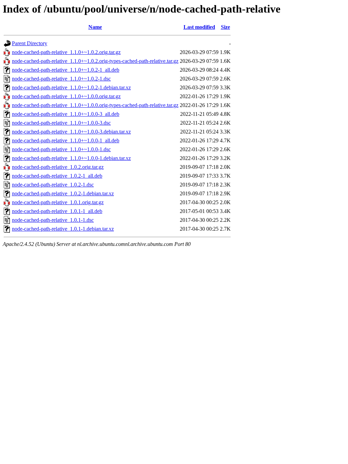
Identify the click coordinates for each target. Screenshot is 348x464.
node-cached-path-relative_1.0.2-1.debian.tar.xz (63, 193)
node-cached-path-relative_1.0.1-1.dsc (53, 220)
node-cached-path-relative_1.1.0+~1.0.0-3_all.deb (65, 114)
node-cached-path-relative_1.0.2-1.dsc (53, 185)
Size (225, 27)
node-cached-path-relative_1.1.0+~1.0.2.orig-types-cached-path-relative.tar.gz (95, 61)
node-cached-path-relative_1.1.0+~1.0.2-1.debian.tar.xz (71, 87)
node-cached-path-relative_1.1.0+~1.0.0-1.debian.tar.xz (71, 158)
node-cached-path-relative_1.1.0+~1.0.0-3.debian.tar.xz (71, 132)
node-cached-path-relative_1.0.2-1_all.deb (57, 176)
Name (95, 27)
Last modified (199, 27)
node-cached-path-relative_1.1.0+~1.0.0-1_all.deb (65, 140)
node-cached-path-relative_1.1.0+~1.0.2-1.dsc (61, 79)
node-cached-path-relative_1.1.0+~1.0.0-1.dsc (61, 149)
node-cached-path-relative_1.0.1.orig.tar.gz (58, 202)
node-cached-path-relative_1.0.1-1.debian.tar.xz (63, 229)
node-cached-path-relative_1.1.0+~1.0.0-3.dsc (61, 123)
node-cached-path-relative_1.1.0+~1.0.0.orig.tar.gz (66, 96)
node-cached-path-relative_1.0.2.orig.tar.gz (58, 167)
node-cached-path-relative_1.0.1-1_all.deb (57, 211)
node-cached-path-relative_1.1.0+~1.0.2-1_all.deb (65, 70)
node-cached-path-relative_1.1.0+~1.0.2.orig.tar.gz (66, 52)
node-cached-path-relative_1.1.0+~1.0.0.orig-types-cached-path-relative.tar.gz (95, 105)
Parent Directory (29, 43)
